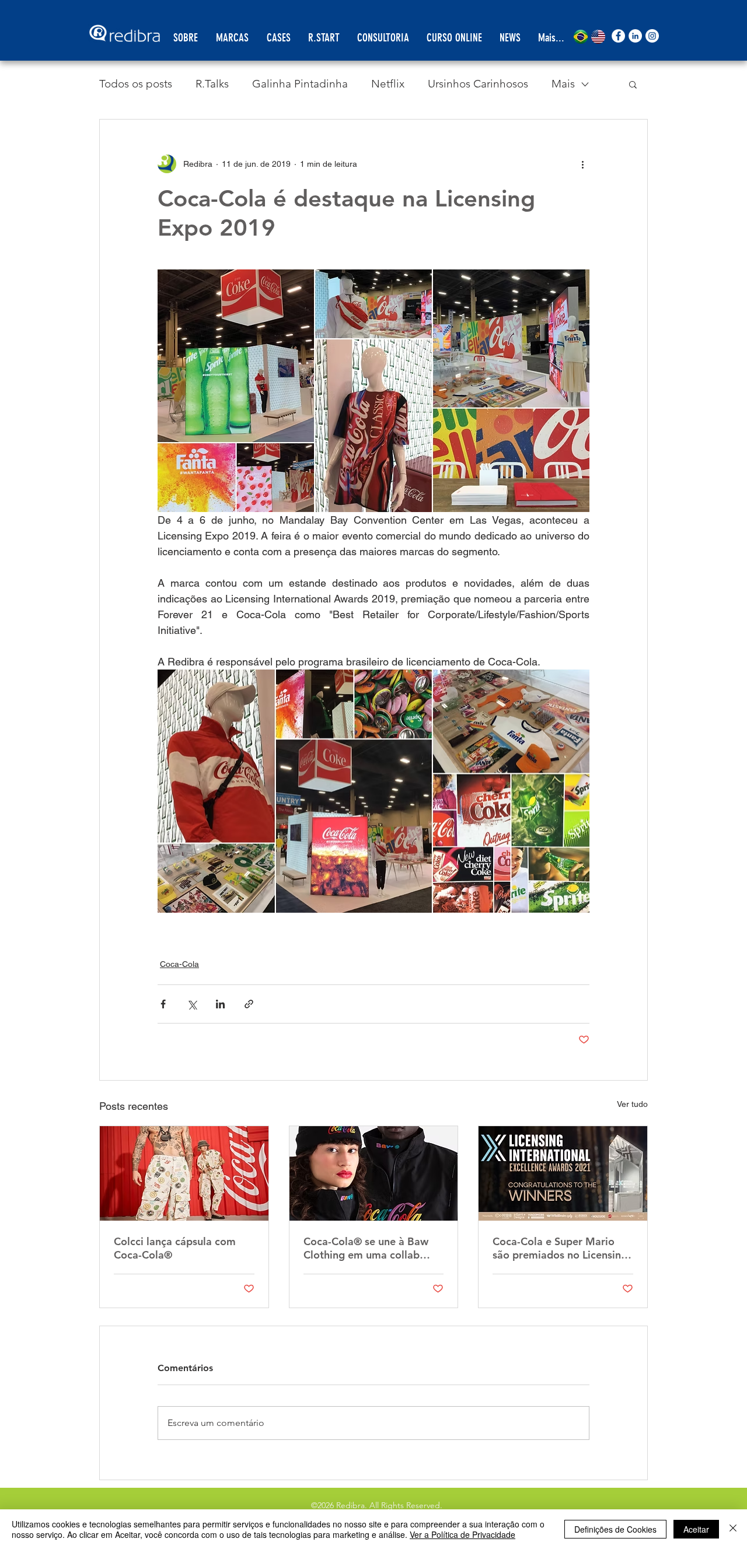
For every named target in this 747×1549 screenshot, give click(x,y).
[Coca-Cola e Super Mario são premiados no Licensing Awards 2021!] (563, 1173)
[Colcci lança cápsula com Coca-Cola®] (184, 1173)
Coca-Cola (179, 964)
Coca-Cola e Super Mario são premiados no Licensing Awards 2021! (560, 1248)
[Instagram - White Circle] (652, 36)
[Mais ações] (582, 164)
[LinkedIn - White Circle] (635, 36)
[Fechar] (733, 1529)
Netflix (387, 83)
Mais (563, 83)
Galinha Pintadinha (300, 83)
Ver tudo (632, 1104)
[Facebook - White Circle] (618, 36)
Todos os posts (135, 83)
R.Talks (212, 83)
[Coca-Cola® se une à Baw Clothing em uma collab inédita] (373, 1173)
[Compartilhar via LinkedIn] (220, 1004)
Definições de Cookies (615, 1529)
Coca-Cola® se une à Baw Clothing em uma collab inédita (365, 1248)
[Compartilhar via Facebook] (163, 1004)
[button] (632, 84)
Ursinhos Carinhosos (478, 83)
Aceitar (696, 1529)
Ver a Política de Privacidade (462, 1534)
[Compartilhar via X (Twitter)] (191, 1004)
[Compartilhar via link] (248, 1004)
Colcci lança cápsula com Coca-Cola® (175, 1248)
